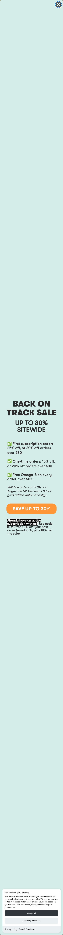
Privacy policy (11, 929)
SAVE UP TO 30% (32, 508)
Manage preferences (31, 920)
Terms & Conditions (27, 929)
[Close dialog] (58, 4)
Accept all (31, 913)
